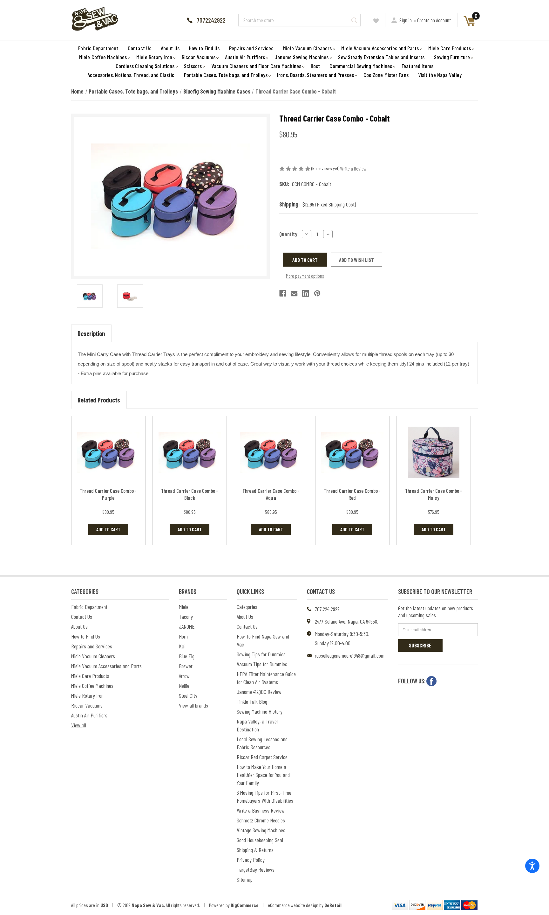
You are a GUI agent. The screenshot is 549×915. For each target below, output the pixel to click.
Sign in (405, 20)
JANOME (186, 626)
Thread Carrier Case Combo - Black (189, 494)
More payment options (305, 276)
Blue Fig (186, 656)
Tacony (186, 616)
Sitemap (245, 879)
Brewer (186, 665)
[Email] (294, 293)
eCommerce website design (293, 905)
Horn (183, 636)
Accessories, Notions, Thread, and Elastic (130, 74)
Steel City (188, 695)
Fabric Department (98, 48)
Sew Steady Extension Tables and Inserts (381, 56)
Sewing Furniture (452, 56)
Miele (183, 606)
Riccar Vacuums (198, 56)
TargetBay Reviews (255, 869)
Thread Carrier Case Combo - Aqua (271, 494)
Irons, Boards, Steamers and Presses (315, 74)
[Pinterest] (317, 293)
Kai (182, 646)
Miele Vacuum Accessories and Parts (379, 48)
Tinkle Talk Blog (252, 701)
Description (91, 333)
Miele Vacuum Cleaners (307, 48)
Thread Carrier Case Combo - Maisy (433, 494)
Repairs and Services (251, 48)
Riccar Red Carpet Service (262, 756)
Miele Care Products (449, 48)
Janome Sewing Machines (301, 56)
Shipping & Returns (255, 849)
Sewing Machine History (259, 711)
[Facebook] (282, 293)
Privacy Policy (251, 859)
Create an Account (434, 20)
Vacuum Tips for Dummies (262, 663)
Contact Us (139, 48)
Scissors (193, 65)
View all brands (193, 705)
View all (78, 725)
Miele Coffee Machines (103, 56)
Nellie (184, 685)
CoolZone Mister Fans (386, 74)
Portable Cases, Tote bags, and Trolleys (226, 74)
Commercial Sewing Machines (360, 65)
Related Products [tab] (99, 400)
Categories (247, 606)
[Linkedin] (305, 293)
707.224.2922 (327, 608)
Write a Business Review (261, 810)
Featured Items (417, 65)
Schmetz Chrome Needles (261, 820)
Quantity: (289, 233)
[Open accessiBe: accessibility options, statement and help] (532, 866)
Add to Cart (108, 529)
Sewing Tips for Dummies (261, 654)
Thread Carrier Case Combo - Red (352, 494)
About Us (170, 48)
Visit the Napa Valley (440, 74)
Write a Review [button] (353, 168)
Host (315, 65)
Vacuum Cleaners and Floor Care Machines (256, 65)
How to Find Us (204, 48)
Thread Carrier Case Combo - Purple (108, 494)
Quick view (108, 453)
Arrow (184, 675)
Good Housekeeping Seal (260, 839)
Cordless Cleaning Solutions (145, 65)
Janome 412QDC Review (259, 691)
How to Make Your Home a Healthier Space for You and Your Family (263, 774)
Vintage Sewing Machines (261, 830)
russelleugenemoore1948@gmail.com (349, 655)
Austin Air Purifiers (245, 56)
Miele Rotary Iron (154, 56)
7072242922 (211, 20)
